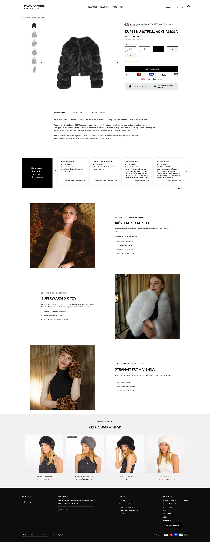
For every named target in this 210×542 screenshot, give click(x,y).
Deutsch (168, 7)
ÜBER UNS (122, 500)
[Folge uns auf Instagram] (25, 502)
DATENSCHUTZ (168, 514)
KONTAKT (122, 514)
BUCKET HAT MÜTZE (125, 476)
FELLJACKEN (92, 7)
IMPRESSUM (167, 520)
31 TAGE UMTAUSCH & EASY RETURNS (175, 500)
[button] (117, 62)
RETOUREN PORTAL (169, 504)
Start (23, 18)
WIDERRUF (166, 510)
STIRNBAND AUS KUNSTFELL (85, 476)
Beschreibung (59, 112)
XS (130, 49)
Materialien (77, 112)
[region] (120, 171)
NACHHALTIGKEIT (125, 504)
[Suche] (178, 7)
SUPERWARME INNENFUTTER (128, 510)
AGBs (165, 517)
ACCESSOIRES (118, 7)
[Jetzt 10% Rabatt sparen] (91, 509)
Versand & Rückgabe (97, 112)
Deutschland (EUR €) (29, 535)
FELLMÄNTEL (104, 7)
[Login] (182, 7)
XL (130, 55)
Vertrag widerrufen (172, 525)
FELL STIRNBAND (166, 476)
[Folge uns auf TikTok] (31, 502)
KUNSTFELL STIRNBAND (44, 476)
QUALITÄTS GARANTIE (126, 507)
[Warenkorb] (187, 7)
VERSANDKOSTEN (169, 507)
